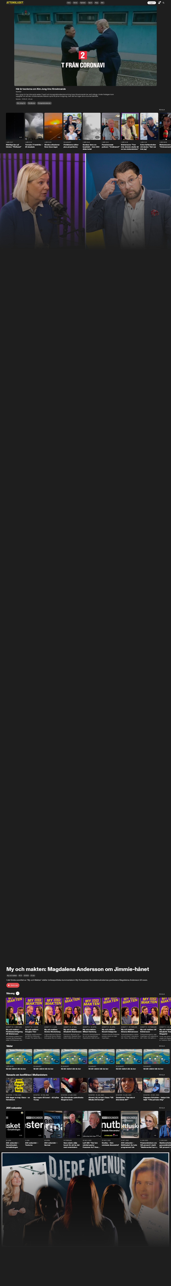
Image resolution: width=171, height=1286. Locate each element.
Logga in (152, 3)
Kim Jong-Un (21, 103)
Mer (102, 3)
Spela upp (14, 985)
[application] (85, 46)
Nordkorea (31, 103)
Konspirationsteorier (44, 103)
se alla (162, 110)
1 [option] (17, 993)
